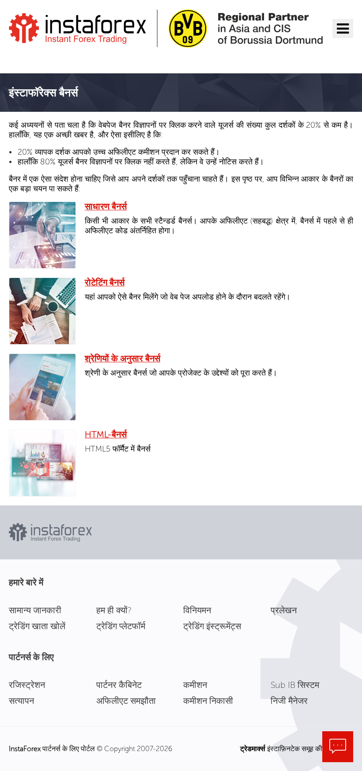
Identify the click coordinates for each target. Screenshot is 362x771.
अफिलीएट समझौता (126, 700)
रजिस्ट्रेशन (27, 685)
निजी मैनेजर (289, 700)
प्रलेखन (284, 610)
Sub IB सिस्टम (295, 685)
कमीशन (195, 685)
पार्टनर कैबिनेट (119, 685)
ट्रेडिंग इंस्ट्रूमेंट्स (212, 626)
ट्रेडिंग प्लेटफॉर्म (120, 626)
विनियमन (197, 610)
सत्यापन (21, 700)
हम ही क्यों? (114, 610)
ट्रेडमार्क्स (252, 748)
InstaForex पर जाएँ (55, 59)
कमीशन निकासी (208, 700)
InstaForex (25, 748)
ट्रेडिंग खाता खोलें (37, 626)
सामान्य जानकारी (35, 610)
